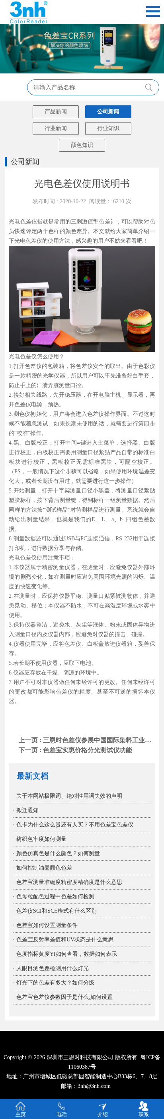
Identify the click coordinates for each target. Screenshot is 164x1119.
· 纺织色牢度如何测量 (39, 839)
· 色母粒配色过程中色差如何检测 (53, 897)
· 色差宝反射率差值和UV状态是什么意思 (63, 940)
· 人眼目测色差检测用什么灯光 (51, 968)
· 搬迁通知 (26, 810)
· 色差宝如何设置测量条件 (45, 925)
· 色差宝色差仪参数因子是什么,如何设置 (63, 997)
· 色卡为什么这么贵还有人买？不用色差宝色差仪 (73, 825)
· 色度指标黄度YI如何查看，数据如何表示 (65, 954)
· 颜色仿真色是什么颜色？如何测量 (56, 853)
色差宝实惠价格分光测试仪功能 (87, 750)
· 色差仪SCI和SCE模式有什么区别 (55, 911)
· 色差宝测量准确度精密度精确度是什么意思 (67, 882)
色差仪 (33, 241)
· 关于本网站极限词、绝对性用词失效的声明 (67, 796)
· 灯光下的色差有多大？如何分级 (53, 983)
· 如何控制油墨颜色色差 (42, 868)
